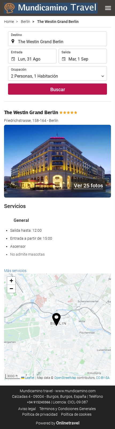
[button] (108, 8)
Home (9, 21)
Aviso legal (27, 409)
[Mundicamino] (51, 8)
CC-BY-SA (103, 378)
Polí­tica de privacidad (39, 414)
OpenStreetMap (65, 378)
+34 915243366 (38, 402)
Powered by (57, 423)
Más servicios (15, 270)
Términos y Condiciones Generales (67, 409)
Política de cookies (76, 414)
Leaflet (29, 378)
